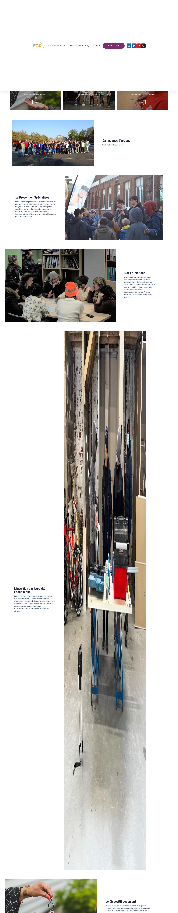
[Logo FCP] (39, 45)
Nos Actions (75, 45)
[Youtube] (138, 45)
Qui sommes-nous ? (57, 45)
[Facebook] (134, 45)
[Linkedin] (129, 45)
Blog (87, 45)
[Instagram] (143, 45)
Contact (96, 45)
